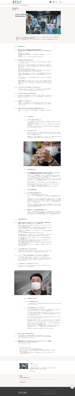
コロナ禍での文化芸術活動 (23, 377)
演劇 (28, 377)
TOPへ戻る (72, 387)
